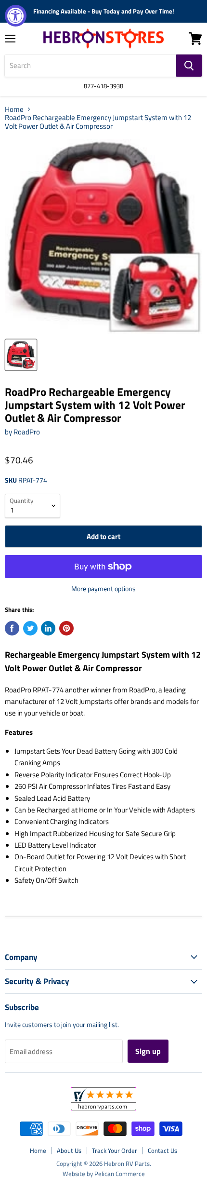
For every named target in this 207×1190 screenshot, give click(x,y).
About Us (69, 1150)
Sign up (148, 1051)
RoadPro (26, 431)
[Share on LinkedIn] (48, 628)
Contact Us (162, 1150)
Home (14, 109)
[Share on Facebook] (12, 628)
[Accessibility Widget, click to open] (15, 16)
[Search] (189, 65)
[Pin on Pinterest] (66, 628)
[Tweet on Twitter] (30, 628)
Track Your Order (114, 1150)
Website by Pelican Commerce (104, 1173)
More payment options (103, 589)
